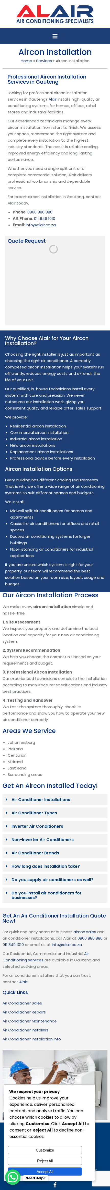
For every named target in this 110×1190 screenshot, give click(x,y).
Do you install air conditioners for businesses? (47, 895)
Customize (45, 1150)
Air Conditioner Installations (41, 800)
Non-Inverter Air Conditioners (43, 840)
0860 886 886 (39, 212)
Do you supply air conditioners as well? (52, 880)
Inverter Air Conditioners (37, 826)
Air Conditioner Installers (26, 1030)
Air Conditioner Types (34, 813)
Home (26, 60)
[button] (55, 36)
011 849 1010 (44, 218)
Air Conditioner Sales (22, 1003)
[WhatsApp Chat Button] (12, 1177)
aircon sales (84, 931)
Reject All (45, 1161)
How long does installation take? (46, 866)
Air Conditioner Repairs (24, 1012)
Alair (53, 99)
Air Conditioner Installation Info (32, 1039)
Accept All (45, 1171)
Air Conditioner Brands (35, 853)
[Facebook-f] (55, 1184)
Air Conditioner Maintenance (30, 1021)
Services (44, 60)
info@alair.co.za (41, 225)
